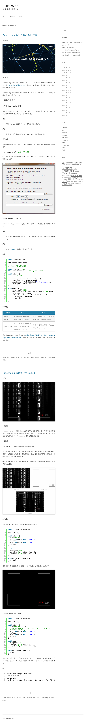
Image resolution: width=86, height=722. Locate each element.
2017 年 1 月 (66, 100)
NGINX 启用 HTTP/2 (68, 47)
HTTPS (64, 166)
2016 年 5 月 (66, 107)
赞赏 (72, 183)
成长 (64, 181)
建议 (79, 179)
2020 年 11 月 (66, 72)
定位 (63, 179)
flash (73, 164)
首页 (4, 16)
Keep (68, 166)
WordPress (65, 145)
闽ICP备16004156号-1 (9, 718)
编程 (66, 183)
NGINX (67, 168)
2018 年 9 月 (66, 77)
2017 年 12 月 (66, 87)
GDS (75, 164)
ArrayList (64, 164)
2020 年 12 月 (66, 70)
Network (64, 132)
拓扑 (72, 181)
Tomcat (66, 173)
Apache (78, 162)
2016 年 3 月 (66, 112)
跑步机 (75, 183)
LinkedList (72, 166)
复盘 (78, 177)
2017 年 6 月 (66, 97)
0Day (63, 163)
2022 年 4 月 (66, 67)
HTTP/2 (79, 164)
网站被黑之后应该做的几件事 (71, 52)
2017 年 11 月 (66, 90)
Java (63, 130)
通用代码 (69, 185)
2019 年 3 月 (66, 75)
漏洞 (63, 183)
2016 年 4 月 (66, 110)
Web (63, 142)
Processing (27, 357)
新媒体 (81, 181)
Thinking (65, 140)
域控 (75, 177)
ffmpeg (12, 249)
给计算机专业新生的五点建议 (71, 55)
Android (64, 127)
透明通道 (52, 697)
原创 (67, 177)
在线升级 (71, 177)
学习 (80, 177)
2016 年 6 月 (66, 105)
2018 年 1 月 (66, 85)
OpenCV (65, 135)
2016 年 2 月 (66, 115)
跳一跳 (79, 183)
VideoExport (51, 357)
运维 (63, 150)
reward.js (76, 171)
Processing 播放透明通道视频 (19, 373)
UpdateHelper (73, 173)
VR (70, 175)
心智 (81, 179)
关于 (20, 16)
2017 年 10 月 (66, 92)
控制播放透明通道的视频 (16, 85)
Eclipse (69, 164)
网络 (69, 183)
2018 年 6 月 (66, 80)
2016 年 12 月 (66, 102)
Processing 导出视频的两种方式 (20, 35)
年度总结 (72, 179)
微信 (63, 147)
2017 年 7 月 (66, 95)
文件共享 (76, 181)
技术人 (69, 181)
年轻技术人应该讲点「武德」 (71, 50)
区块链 (64, 177)
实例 (66, 179)
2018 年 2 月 (66, 82)
